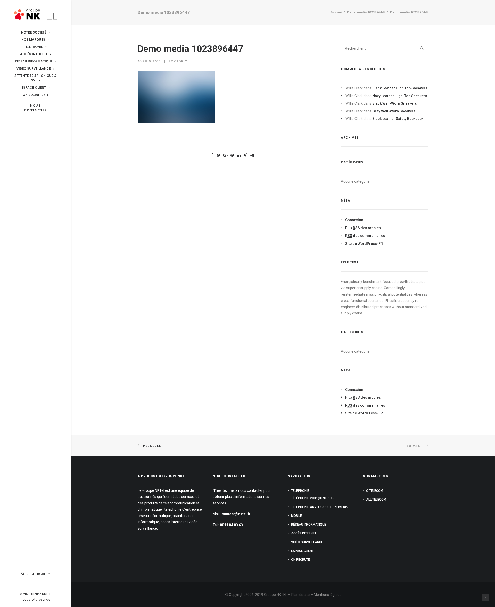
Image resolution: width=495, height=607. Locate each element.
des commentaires (365, 236)
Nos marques (33, 39)
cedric (180, 61)
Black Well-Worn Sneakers (394, 103)
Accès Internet (33, 54)
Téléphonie (33, 47)
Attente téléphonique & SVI (35, 77)
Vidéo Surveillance (33, 68)
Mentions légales (327, 595)
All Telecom (376, 499)
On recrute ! (34, 95)
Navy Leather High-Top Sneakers (399, 96)
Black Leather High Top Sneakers (399, 88)
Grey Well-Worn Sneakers (394, 111)
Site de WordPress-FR (364, 244)
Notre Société (33, 32)
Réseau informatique (34, 61)
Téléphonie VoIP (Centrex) (312, 498)
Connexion (354, 220)
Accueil (336, 12)
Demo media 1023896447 (366, 12)
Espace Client (33, 87)
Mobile (296, 516)
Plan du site (300, 595)
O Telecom (374, 491)
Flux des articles (363, 228)
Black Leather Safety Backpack (397, 119)
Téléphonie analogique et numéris (319, 507)
